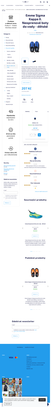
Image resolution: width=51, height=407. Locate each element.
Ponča (8, 54)
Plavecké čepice (10, 43)
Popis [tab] (36, 111)
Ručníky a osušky (11, 63)
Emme (35, 30)
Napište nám (30, 368)
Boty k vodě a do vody (11, 66)
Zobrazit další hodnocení (41, 191)
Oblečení (9, 57)
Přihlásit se (7, 203)
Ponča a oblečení (11, 51)
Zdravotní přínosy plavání (10, 165)
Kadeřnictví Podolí (29, 347)
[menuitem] (2, 5)
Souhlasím (42, 400)
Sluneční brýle (9, 104)
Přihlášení (29, 359)
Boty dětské (10, 70)
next (48, 228)
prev (23, 228)
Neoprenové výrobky (12, 84)
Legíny (8, 93)
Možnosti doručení (26, 95)
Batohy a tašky (10, 60)
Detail (34, 236)
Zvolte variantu (26, 82)
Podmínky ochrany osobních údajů (35, 365)
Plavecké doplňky (10, 48)
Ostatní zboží (10, 79)
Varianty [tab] (27, 111)
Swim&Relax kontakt (32, 357)
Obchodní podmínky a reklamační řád (36, 363)
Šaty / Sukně (10, 96)
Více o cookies (30, 400)
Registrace (29, 361)
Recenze (6, 173)
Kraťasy (9, 98)
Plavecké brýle (9, 40)
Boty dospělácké (11, 73)
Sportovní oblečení (10, 87)
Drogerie (8, 102)
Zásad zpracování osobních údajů (11, 197)
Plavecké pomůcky (10, 45)
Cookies (28, 367)
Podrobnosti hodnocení (35, 34)
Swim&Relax (20, 347)
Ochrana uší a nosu (11, 81)
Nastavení (8, 404)
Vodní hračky (10, 76)
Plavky (7, 37)
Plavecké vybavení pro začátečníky (9, 169)
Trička (8, 90)
